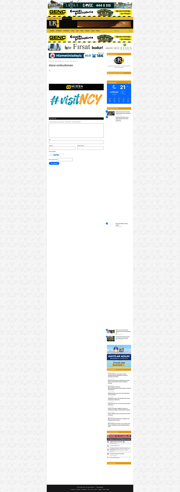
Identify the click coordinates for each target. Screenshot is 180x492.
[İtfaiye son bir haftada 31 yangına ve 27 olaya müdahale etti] (111, 331)
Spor (77, 30)
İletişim (98, 30)
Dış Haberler (66, 30)
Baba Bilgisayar (100, 487)
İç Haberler (59, 30)
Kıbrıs (72, 30)
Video (82, 30)
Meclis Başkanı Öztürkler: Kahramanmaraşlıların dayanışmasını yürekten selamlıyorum (91, 18)
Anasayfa (52, 30)
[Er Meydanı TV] (54, 23)
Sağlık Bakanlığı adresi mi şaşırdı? (62, 61)
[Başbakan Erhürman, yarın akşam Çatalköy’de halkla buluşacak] (111, 169)
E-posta (51, 145)
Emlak (92, 30)
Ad (50, 139)
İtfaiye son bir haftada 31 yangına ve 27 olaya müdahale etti (123, 331)
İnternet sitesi (80, 145)
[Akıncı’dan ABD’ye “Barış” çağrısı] (111, 275)
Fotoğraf (87, 30)
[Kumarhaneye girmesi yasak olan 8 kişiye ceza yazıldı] (111, 338)
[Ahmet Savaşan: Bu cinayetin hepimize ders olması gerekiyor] (111, 113)
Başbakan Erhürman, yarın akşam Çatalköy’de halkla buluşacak (122, 119)
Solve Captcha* (52, 151)
